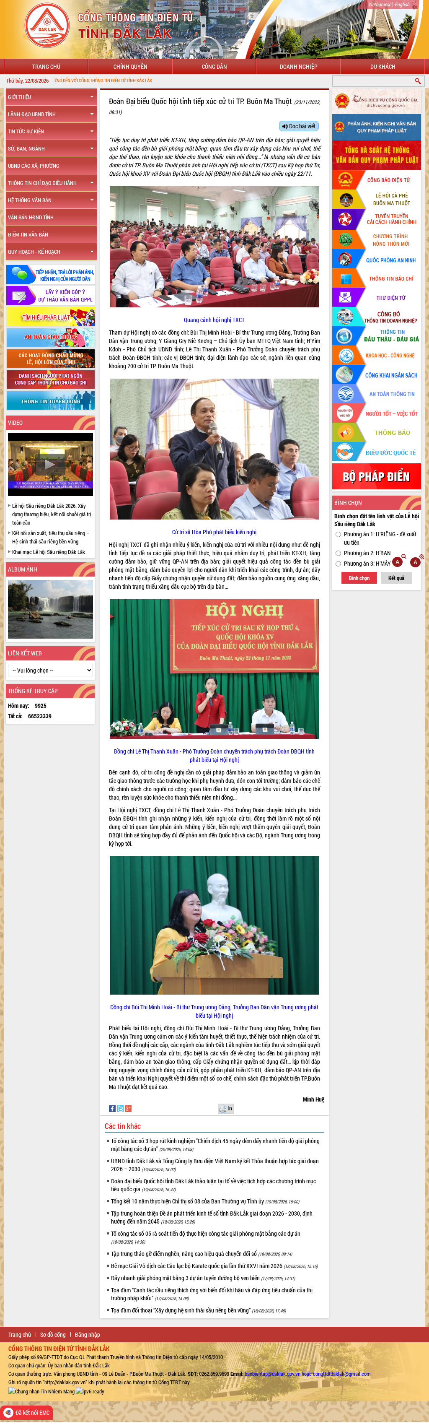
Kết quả (396, 578)
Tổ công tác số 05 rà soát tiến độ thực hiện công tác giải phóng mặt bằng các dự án (205, 1237)
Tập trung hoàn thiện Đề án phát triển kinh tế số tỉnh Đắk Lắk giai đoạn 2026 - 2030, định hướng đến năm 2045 (212, 1217)
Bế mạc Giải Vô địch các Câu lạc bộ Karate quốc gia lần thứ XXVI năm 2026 (214, 1266)
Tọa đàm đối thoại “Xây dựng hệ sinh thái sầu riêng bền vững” (198, 1310)
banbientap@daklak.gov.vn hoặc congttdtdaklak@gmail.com (308, 1373)
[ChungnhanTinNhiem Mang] (41, 1390)
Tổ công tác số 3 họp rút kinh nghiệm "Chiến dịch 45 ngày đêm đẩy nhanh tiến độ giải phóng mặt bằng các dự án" (215, 1145)
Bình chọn (359, 578)
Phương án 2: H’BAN (367, 553)
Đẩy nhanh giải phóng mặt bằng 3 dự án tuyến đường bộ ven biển (203, 1278)
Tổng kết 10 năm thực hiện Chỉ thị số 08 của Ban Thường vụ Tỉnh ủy (205, 1201)
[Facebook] (113, 1108)
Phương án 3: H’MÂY (367, 563)
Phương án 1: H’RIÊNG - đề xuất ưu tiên (380, 538)
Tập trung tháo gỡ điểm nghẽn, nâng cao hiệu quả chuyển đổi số (201, 1254)
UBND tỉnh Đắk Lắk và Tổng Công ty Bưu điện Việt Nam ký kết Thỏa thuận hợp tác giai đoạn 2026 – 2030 (215, 1165)
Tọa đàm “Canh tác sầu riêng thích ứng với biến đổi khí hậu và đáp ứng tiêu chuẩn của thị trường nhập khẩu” (212, 1294)
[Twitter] (121, 1108)
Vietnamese (379, 4)
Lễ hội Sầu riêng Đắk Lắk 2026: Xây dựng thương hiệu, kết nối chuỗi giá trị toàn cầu (51, 514)
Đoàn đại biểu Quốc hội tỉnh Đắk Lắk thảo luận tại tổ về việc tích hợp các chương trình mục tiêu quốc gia (213, 1185)
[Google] (128, 1108)
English (402, 4)
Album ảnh (22, 569)
